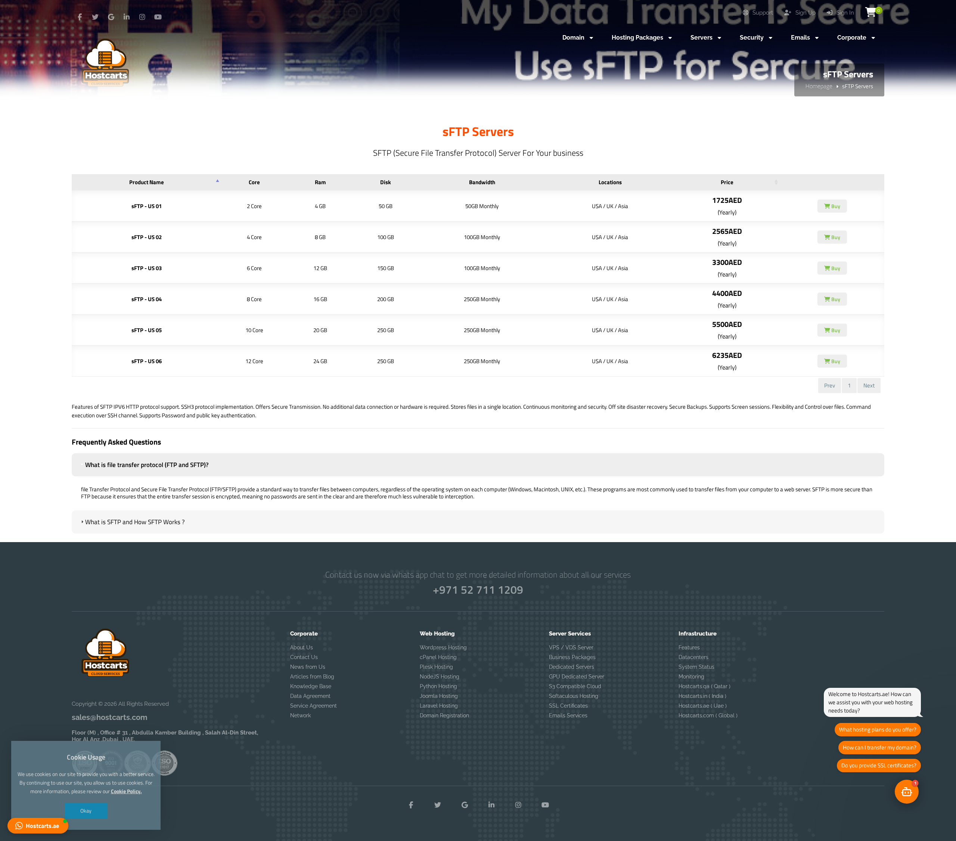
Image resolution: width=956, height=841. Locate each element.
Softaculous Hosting (573, 696)
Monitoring (691, 677)
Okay (85, 810)
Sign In (844, 12)
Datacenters (693, 657)
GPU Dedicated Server (576, 677)
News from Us (307, 667)
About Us (301, 647)
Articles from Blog (312, 677)
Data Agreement (310, 696)
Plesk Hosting (436, 667)
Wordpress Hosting (443, 647)
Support (762, 12)
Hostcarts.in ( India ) (702, 696)
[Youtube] (158, 17)
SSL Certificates (568, 706)
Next (869, 385)
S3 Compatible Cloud (575, 686)
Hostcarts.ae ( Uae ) (703, 706)
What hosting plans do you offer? (877, 729)
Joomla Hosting (439, 696)
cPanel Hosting (438, 657)
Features (689, 647)
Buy (835, 206)
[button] (907, 792)
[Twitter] (95, 17)
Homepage (819, 85)
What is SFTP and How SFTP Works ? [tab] (135, 522)
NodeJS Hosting (439, 677)
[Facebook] (79, 17)
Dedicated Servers (571, 667)
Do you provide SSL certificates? (878, 765)
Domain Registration (444, 715)
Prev (829, 385)
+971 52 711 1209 (478, 589)
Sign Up (805, 12)
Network (300, 715)
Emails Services (568, 715)
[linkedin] (126, 17)
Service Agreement (313, 706)
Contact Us (304, 657)
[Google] (111, 17)
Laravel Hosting (439, 706)
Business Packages (572, 657)
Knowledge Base (310, 686)
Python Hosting (438, 686)
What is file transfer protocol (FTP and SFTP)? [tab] (147, 465)
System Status (696, 667)
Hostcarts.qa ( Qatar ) (704, 686)
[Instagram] (142, 17)
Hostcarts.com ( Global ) (708, 715)
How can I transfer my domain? (879, 747)
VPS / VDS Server (571, 647)
